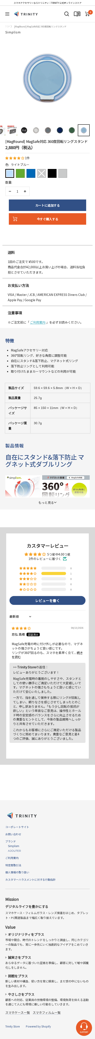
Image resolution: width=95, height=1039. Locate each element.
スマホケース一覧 (17, 1012)
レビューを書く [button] (47, 600)
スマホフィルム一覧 (47, 1012)
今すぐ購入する (47, 219)
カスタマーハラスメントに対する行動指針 (30, 879)
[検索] (66, 14)
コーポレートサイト (17, 827)
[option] (47, 240)
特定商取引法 (13, 865)
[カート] (87, 14)
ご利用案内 (38, 322)
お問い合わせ (13, 834)
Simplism (13, 32)
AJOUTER (13, 850)
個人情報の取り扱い (17, 872)
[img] (21, 628)
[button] (15, 158)
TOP (7, 26)
